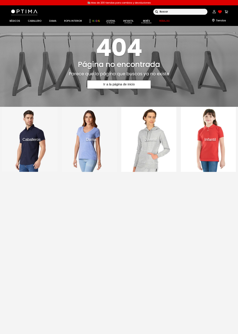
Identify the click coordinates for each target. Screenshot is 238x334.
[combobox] (180, 12)
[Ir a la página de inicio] (119, 66)
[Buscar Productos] (156, 11)
